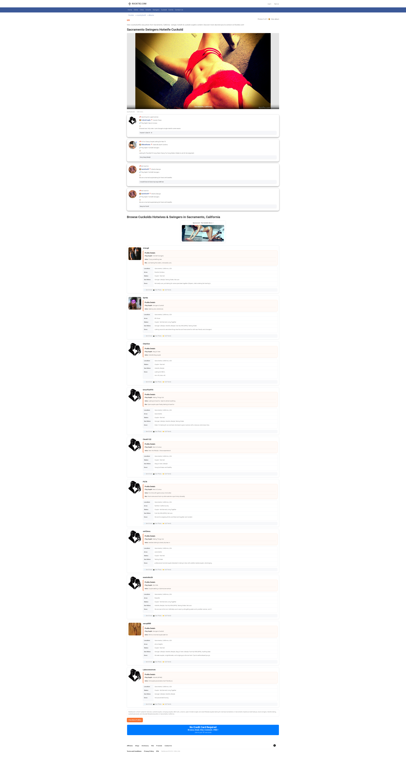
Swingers (156, 10)
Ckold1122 (147, 439)
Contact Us (179, 10)
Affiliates (130, 746)
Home (130, 10)
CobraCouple (146, 120)
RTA (157, 751)
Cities (142, 10)
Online (136, 10)
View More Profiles (134, 720)
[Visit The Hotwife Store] (203, 233)
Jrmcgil (146, 248)
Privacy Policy (149, 751)
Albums (151, 15)
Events (171, 10)
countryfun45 (141, 15)
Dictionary (145, 746)
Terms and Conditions (134, 751)
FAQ (152, 746)
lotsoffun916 (148, 390)
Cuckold (164, 10)
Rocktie (131, 15)
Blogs (137, 746)
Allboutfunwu (145, 144)
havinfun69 (145, 169)
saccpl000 (147, 624)
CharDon (146, 344)
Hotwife (148, 10)
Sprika (145, 298)
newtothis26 (148, 577)
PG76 (145, 482)
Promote (159, 746)
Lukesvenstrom (149, 670)
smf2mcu (146, 531)
